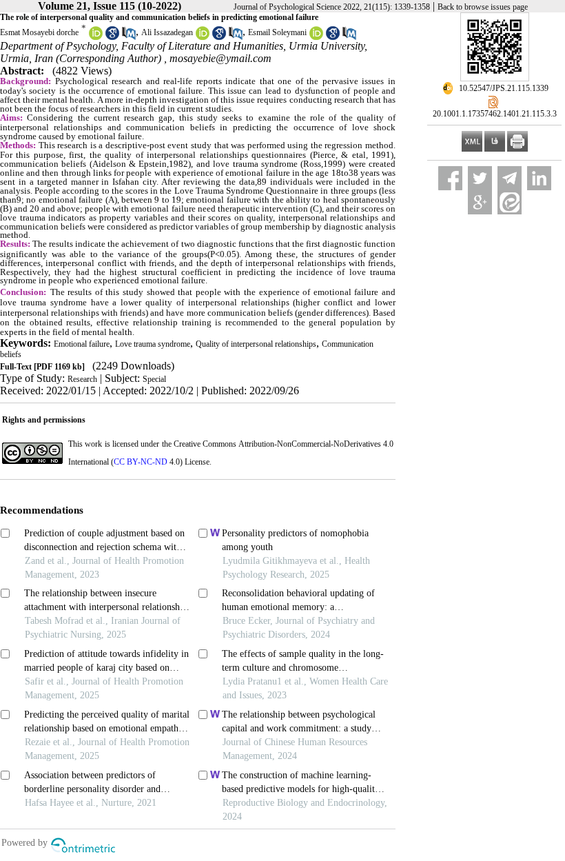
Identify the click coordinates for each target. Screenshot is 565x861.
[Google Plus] (480, 202)
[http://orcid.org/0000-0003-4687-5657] (202, 37)
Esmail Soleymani (277, 32)
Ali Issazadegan (167, 32)
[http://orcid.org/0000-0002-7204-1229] (316, 37)
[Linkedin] (539, 178)
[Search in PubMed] (129, 37)
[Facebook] (450, 178)
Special (154, 379)
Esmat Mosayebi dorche (39, 32)
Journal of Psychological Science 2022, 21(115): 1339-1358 (332, 7)
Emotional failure (82, 344)
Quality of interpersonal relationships (256, 344)
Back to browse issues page (483, 7)
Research (82, 379)
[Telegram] (509, 178)
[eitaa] (509, 202)
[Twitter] (480, 178)
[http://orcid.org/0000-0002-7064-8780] (96, 37)
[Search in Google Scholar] (112, 37)
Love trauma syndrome (152, 344)
